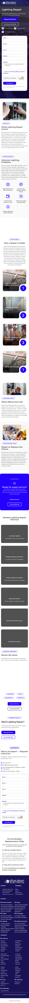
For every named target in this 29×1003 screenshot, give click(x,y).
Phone (5, 44)
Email (4, 50)
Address (5, 56)
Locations (4, 935)
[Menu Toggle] (24, 3)
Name (5, 38)
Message (5, 62)
